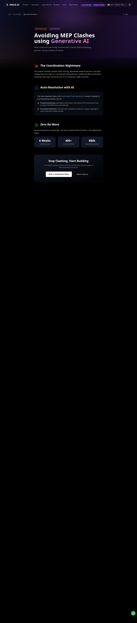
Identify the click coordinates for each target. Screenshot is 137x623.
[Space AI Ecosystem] (129, 4)
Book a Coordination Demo (59, 174)
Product (25, 5)
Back (126, 14)
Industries (35, 5)
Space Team (73, 5)
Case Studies (17, 14)
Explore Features (82, 174)
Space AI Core (47, 5)
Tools (64, 5)
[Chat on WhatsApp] (133, 613)
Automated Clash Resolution (72, 96)
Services (56, 5)
